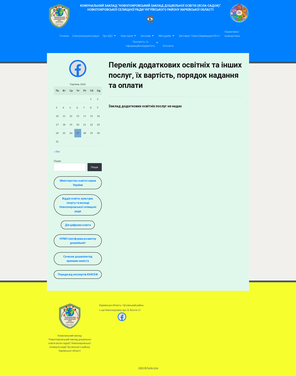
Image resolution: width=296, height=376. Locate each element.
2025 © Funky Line (148, 368)
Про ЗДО (108, 35)
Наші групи (127, 35)
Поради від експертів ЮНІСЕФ (78, 274)
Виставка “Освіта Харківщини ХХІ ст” (200, 35)
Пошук (57, 160)
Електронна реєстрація (86, 35)
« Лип (57, 151)
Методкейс (165, 35)
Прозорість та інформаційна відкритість (140, 43)
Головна (64, 35)
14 (84, 116)
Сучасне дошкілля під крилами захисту (77, 258)
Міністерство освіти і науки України (78, 182)
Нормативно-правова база (232, 33)
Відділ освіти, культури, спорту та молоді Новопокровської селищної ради (77, 205)
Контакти (168, 45)
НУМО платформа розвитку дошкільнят (78, 240)
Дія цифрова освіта (78, 224)
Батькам (146, 35)
